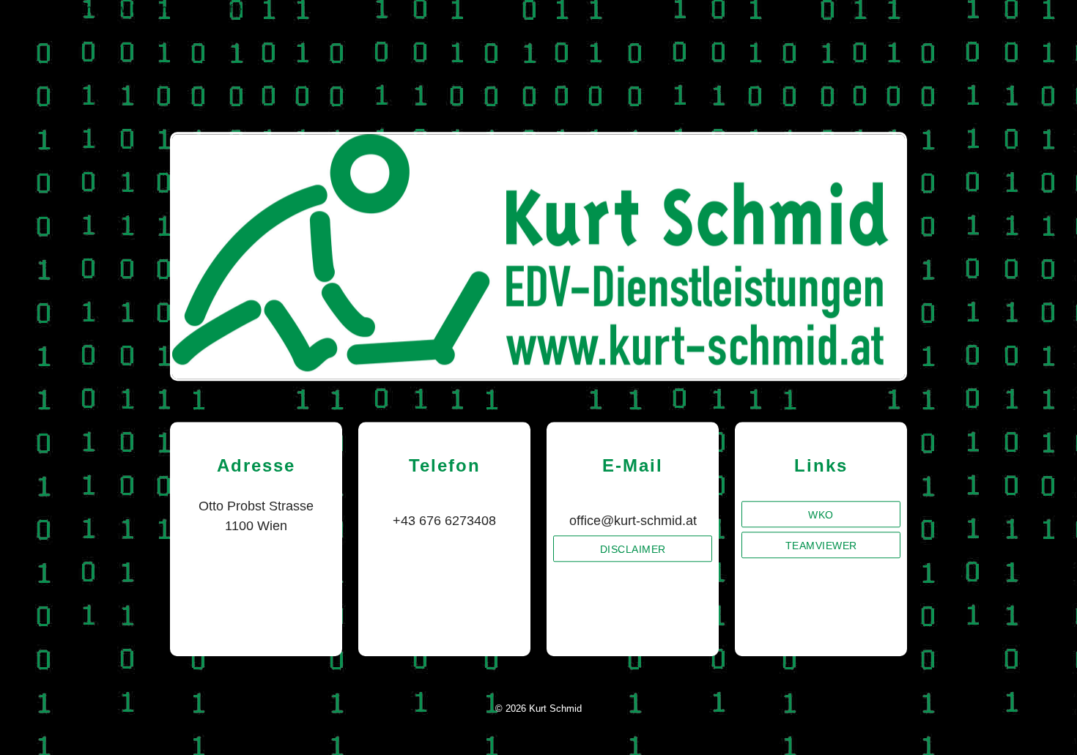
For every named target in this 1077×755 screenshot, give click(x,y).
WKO (821, 515)
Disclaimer (633, 549)
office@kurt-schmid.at (633, 520)
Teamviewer (821, 545)
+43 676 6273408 (444, 520)
